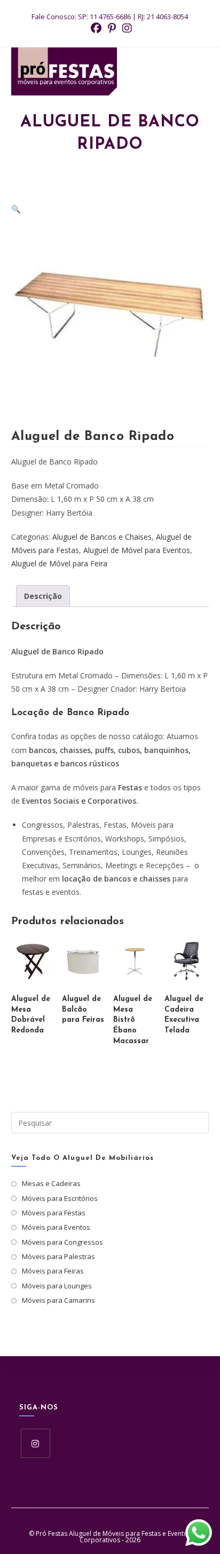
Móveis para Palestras (58, 1256)
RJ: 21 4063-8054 (163, 16)
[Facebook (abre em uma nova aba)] (96, 28)
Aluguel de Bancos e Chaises (102, 537)
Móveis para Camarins (58, 1300)
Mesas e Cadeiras (51, 1183)
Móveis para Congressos (62, 1242)
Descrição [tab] (43, 596)
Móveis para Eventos (56, 1227)
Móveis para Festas (53, 1212)
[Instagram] (35, 1443)
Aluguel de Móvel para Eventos (136, 550)
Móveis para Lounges (57, 1286)
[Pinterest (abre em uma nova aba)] (112, 28)
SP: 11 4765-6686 (104, 16)
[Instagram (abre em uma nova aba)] (125, 28)
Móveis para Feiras (53, 1271)
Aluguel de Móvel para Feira (59, 563)
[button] (15, 209)
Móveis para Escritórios (60, 1198)
